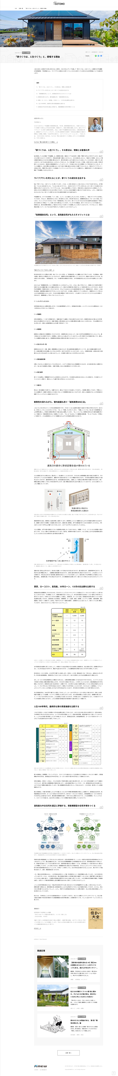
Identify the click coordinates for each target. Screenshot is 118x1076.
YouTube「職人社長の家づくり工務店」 (45, 142)
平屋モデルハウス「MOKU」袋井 (43, 270)
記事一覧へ (69, 1053)
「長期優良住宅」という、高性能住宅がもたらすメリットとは (54, 93)
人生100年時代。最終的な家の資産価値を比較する (51, 103)
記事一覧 (21, 8)
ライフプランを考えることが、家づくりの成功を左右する (53, 90)
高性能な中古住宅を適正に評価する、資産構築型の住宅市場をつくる (56, 107)
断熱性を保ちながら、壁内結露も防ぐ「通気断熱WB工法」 (54, 97)
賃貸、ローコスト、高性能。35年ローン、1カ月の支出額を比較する (56, 100)
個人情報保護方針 (43, 1069)
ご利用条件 (36, 1069)
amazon (36, 928)
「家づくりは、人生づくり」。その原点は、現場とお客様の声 (54, 87)
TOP (16, 8)
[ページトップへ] (113, 1073)
